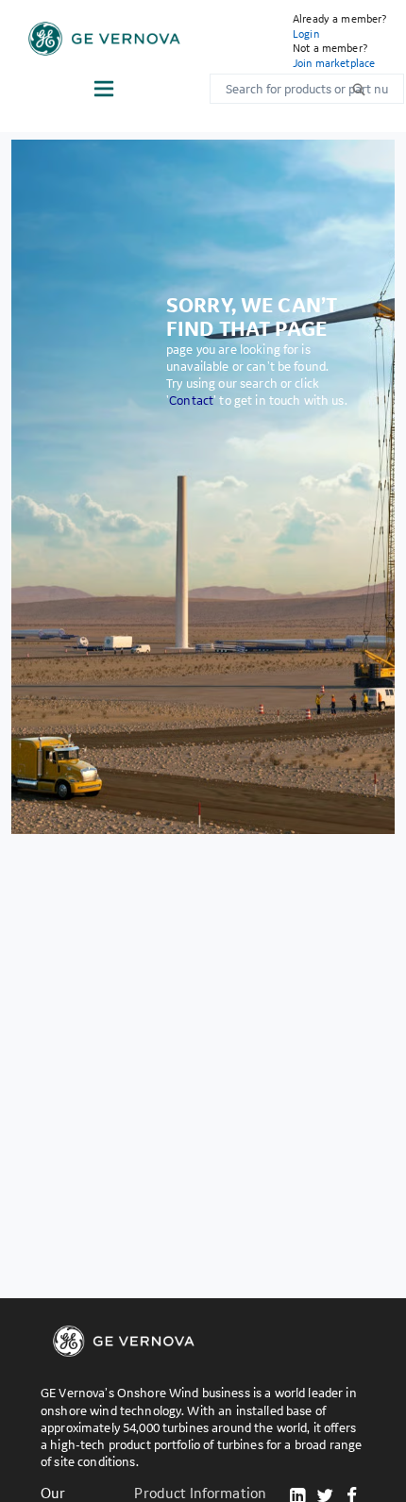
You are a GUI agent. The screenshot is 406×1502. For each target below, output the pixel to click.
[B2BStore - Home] (104, 38)
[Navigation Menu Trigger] (104, 88)
